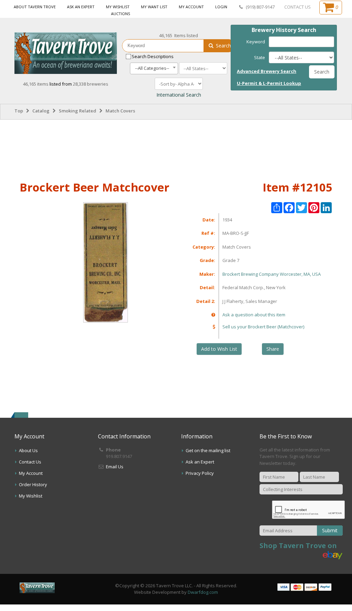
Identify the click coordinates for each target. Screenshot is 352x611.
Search (222, 45)
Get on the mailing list (208, 450)
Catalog (41, 111)
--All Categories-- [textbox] (152, 68)
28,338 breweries (90, 84)
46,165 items (36, 84)
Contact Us (30, 462)
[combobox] (154, 68)
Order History (33, 484)
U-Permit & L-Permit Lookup (269, 83)
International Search (178, 94)
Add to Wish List (219, 349)
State (259, 57)
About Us (28, 450)
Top (18, 111)
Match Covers (120, 111)
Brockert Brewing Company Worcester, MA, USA (271, 274)
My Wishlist (118, 6)
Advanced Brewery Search (266, 71)
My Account (191, 6)
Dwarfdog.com (203, 592)
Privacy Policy (200, 473)
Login (221, 6)
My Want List (154, 6)
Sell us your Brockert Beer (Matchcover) (263, 327)
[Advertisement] (176, 149)
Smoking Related (77, 111)
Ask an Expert (81, 6)
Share (272, 349)
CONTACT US (297, 7)
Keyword (255, 42)
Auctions (120, 13)
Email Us (114, 466)
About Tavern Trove (35, 6)
